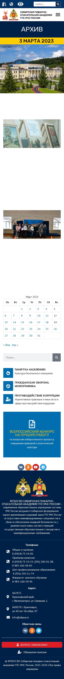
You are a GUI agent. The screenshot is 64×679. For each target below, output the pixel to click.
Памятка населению (30, 369)
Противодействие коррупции (37, 395)
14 (14, 322)
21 (14, 329)
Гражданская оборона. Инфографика (32, 384)
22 (22, 329)
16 (30, 322)
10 (38, 315)
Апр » (15, 345)
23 (30, 329)
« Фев (6, 345)
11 (47, 315)
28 (14, 335)
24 (38, 329)
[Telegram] (43, 467)
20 (6, 329)
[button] (58, 14)
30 (30, 335)
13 (6, 322)
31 (38, 335)
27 (6, 335)
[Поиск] (58, 4)
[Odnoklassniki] (28, 467)
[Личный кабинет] (4, 4)
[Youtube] (35, 467)
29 (22, 335)
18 (47, 322)
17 (38, 322)
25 (47, 329)
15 (22, 322)
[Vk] (21, 467)
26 (55, 329)
